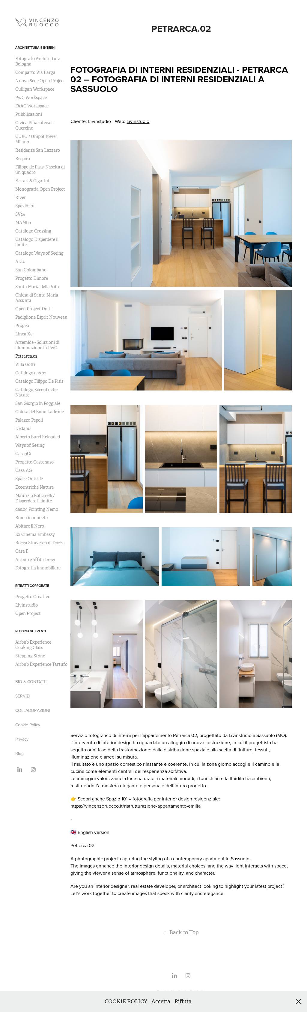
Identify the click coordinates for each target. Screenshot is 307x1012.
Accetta (160, 1001)
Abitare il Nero (29, 526)
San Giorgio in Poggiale (37, 403)
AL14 (20, 261)
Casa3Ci (23, 453)
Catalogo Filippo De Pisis (39, 381)
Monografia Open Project (40, 189)
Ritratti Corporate (32, 585)
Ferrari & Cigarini (32, 180)
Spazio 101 (24, 206)
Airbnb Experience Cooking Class (33, 644)
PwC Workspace (31, 97)
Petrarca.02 (26, 356)
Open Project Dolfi (33, 308)
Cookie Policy (27, 725)
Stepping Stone (30, 656)
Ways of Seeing (30, 445)
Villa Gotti (25, 364)
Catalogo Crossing (33, 231)
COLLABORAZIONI (32, 710)
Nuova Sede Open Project (40, 80)
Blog (19, 753)
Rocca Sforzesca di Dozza (40, 542)
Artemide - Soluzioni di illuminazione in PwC (37, 345)
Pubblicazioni (28, 114)
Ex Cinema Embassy (35, 534)
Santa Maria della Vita (37, 286)
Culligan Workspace (34, 89)
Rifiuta (183, 1001)
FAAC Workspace (32, 106)
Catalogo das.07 (30, 373)
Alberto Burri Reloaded (37, 437)
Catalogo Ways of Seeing (39, 253)
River (20, 197)
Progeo (22, 325)
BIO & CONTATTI (30, 682)
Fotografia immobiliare (38, 568)
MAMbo (23, 222)
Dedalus (23, 428)
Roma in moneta (31, 517)
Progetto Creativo (32, 596)
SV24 (20, 214)
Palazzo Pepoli (29, 420)
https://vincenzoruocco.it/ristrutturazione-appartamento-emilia (135, 806)
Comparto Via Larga (35, 72)
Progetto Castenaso (34, 462)
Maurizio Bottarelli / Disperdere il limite (35, 498)
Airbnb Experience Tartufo (41, 664)
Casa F (21, 551)
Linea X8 (23, 334)
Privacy (21, 739)
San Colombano (30, 270)
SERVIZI (22, 696)
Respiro (22, 158)
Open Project (28, 613)
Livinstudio (26, 605)
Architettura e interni (35, 47)
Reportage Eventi (30, 631)
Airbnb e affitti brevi (35, 559)
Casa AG (23, 470)
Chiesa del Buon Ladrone (39, 411)
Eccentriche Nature (34, 487)
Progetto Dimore (31, 278)
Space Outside (29, 478)
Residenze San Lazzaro (37, 150)
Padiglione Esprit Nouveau (41, 317)
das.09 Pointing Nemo (36, 509)
